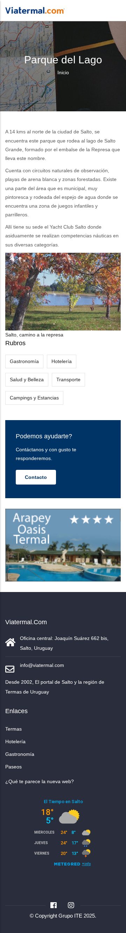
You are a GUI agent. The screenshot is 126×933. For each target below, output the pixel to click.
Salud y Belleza (27, 379)
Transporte (68, 379)
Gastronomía (24, 361)
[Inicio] (35, 9)
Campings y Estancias (34, 398)
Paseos (13, 767)
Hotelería (61, 361)
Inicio (63, 72)
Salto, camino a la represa (34, 334)
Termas (13, 729)
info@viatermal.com (42, 665)
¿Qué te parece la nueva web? (39, 781)
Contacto (36, 477)
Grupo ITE (70, 916)
